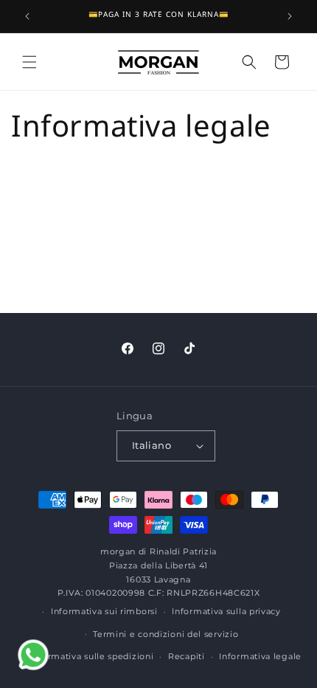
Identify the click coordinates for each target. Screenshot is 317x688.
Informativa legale (260, 656)
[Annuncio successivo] (290, 16)
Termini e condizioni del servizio (165, 634)
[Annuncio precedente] (27, 16)
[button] (29, 62)
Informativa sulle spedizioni (92, 656)
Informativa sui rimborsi (104, 611)
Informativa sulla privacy (226, 611)
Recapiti (186, 656)
